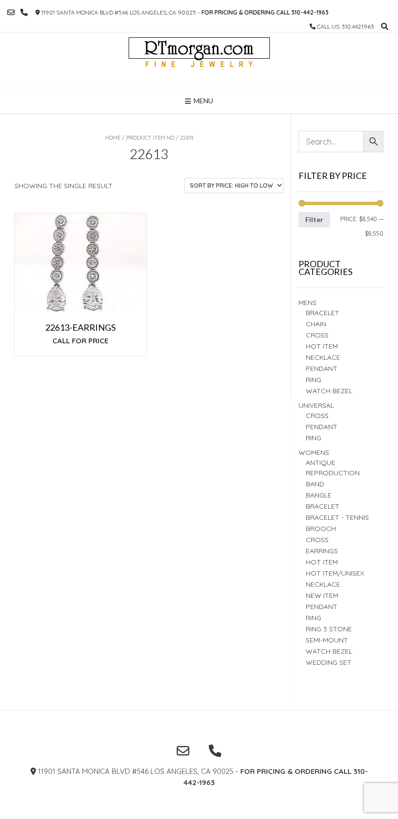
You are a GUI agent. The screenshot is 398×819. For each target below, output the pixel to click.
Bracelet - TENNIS (337, 517)
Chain (316, 324)
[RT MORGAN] (199, 60)
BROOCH (321, 528)
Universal (316, 405)
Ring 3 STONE (329, 629)
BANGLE (319, 495)
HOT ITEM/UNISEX (335, 573)
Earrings (322, 550)
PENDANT (321, 426)
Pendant (321, 368)
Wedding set (328, 662)
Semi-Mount (327, 640)
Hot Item (322, 346)
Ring (313, 438)
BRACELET (322, 312)
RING (313, 379)
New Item (322, 595)
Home (112, 137)
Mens (307, 302)
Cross (317, 335)
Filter (314, 219)
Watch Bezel (329, 390)
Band (315, 484)
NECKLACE (323, 584)
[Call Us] (24, 12)
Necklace (323, 357)
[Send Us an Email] (11, 12)
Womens (313, 452)
